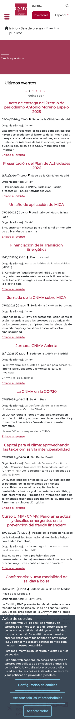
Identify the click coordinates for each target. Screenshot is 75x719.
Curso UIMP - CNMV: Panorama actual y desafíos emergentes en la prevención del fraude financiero (36, 520)
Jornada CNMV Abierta (36, 345)
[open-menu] (8, 17)
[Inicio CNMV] (21, 9)
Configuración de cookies (37, 685)
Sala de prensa (32, 28)
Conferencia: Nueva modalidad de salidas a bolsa (37, 579)
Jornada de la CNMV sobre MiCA (36, 297)
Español (60, 15)
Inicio (13, 28)
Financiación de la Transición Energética (36, 247)
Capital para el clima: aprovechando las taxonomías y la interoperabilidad (36, 447)
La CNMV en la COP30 (37, 391)
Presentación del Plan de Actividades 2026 (36, 165)
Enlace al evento (13, 154)
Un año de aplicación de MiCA (36, 204)
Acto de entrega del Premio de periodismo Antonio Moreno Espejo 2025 (36, 107)
